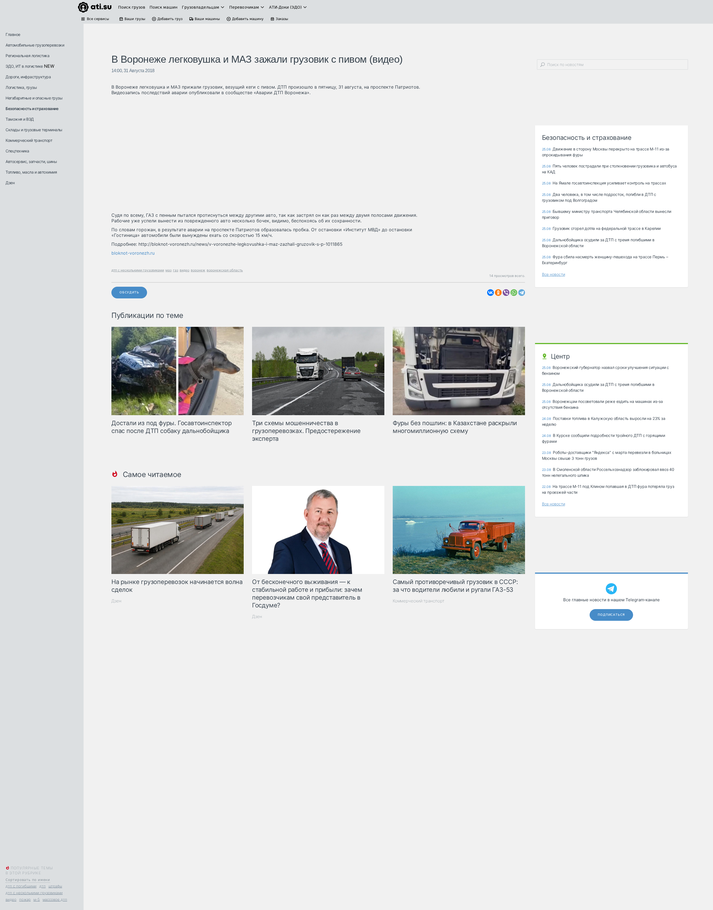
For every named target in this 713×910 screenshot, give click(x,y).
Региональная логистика (27, 55)
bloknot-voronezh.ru (133, 253)
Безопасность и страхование (32, 108)
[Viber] (506, 292)
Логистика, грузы (21, 87)
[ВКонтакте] (490, 292)
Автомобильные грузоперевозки (35, 45)
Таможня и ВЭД (20, 119)
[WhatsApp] (514, 292)
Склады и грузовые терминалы (34, 129)
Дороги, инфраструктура (28, 76)
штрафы (55, 886)
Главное (13, 34)
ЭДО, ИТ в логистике (24, 66)
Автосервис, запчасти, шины (31, 161)
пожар (25, 899)
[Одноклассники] (498, 292)
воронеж (198, 270)
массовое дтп (55, 899)
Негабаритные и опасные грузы (34, 98)
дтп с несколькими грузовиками (34, 892)
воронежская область (225, 270)
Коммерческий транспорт (29, 140)
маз (168, 270)
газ (175, 270)
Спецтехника (17, 151)
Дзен (10, 182)
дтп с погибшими (21, 886)
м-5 (36, 899)
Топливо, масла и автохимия (31, 172)
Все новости (553, 274)
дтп (42, 886)
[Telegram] (521, 292)
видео (11, 899)
